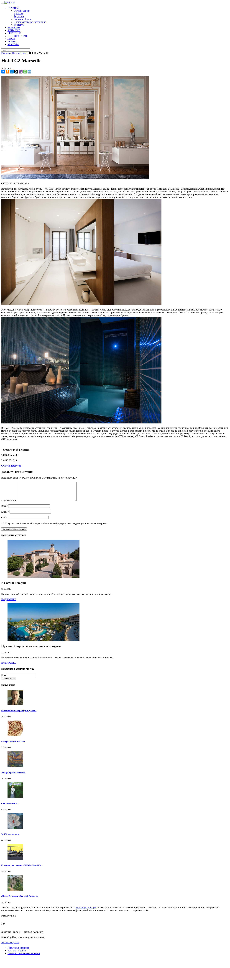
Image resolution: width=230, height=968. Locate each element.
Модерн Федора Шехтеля (13, 741)
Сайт (4, 517)
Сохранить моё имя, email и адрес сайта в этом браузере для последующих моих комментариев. (56, 523)
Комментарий (8, 500)
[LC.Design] (9, 918)
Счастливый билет (9, 803)
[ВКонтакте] (3, 71)
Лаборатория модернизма (13, 772)
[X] (16, 71)
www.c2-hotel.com (11, 465)
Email (5, 511)
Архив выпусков (10, 942)
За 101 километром (10, 834)
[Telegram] (29, 71)
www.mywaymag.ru (86, 907)
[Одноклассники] (7, 71)
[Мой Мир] (12, 71)
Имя (4, 506)
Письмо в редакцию (18, 947)
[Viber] (21, 71)
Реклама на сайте (17, 950)
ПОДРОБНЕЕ (8, 599)
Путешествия (19, 53)
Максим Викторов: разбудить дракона (18, 710)
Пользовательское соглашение (24, 953)
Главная (5, 53)
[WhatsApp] (25, 71)
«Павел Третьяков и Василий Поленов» (19, 896)
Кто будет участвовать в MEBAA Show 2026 (21, 865)
